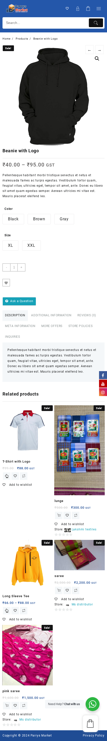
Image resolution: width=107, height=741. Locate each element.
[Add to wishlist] (6, 282)
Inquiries (12, 336)
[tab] (15, 315)
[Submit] (96, 22)
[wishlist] (15, 476)
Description (15, 315)
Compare (16, 282)
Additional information (51, 315)
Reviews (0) (86, 315)
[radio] (13, 219)
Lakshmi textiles (84, 529)
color (8, 209)
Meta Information (20, 326)
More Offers (51, 326)
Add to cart (44, 267)
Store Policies (80, 326)
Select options (6, 476)
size (7, 235)
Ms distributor (82, 604)
